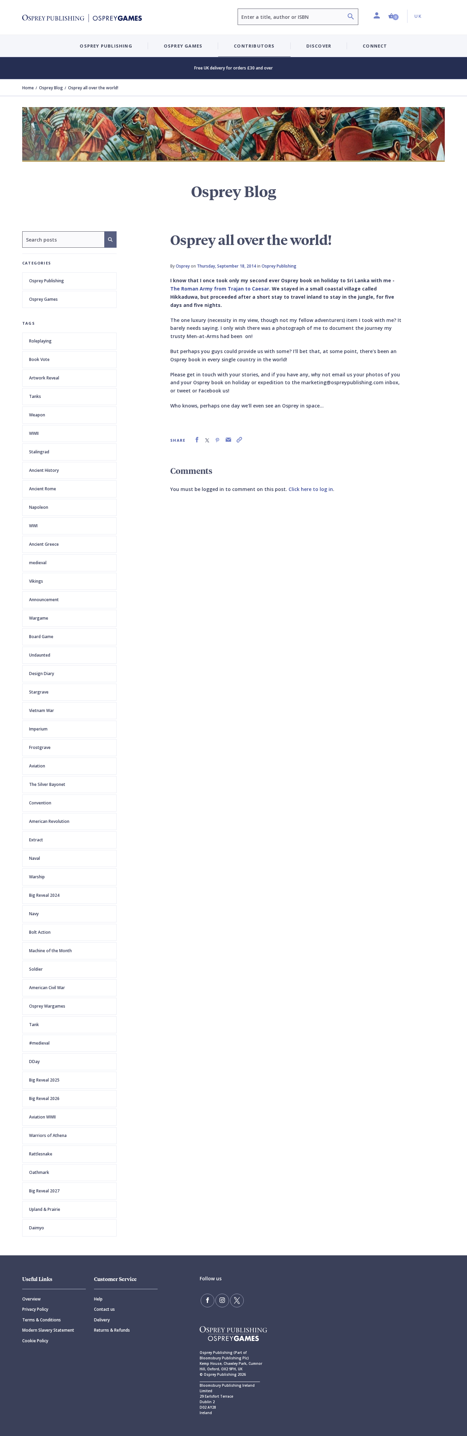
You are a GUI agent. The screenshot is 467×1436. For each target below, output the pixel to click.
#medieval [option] (39, 1043)
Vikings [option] (36, 581)
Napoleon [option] (38, 507)
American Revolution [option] (49, 821)
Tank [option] (34, 1024)
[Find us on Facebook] (207, 1300)
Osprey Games (43, 299)
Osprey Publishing (46, 281)
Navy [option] (34, 914)
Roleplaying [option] (40, 341)
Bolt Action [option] (40, 932)
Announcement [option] (44, 600)
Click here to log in (311, 489)
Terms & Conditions (41, 1320)
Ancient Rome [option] (42, 489)
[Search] (351, 17)
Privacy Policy (35, 1309)
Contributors (254, 46)
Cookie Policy (35, 1341)
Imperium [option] (38, 729)
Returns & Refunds (112, 1330)
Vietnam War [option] (41, 710)
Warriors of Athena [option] (48, 1135)
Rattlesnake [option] (40, 1154)
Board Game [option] (41, 636)
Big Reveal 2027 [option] (44, 1191)
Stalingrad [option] (39, 452)
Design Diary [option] (41, 673)
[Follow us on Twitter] (237, 1300)
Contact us (104, 1309)
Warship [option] (37, 877)
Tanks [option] (35, 396)
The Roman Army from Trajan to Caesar (219, 288)
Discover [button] (319, 46)
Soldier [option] (36, 969)
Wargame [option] (38, 618)
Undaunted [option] (39, 655)
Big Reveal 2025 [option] (44, 1080)
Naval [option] (34, 858)
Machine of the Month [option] (50, 951)
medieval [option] (37, 563)
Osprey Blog (51, 88)
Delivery (102, 1320)
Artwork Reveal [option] (44, 378)
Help (98, 1299)
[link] (197, 439)
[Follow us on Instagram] (222, 1300)
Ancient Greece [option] (44, 544)
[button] (393, 16)
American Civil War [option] (47, 988)
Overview (31, 1299)
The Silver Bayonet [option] (47, 784)
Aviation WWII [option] (42, 1117)
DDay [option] (34, 1061)
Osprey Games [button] (183, 46)
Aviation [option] (37, 766)
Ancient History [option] (44, 470)
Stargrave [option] (39, 692)
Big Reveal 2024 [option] (44, 895)
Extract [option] (36, 840)
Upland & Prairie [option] (44, 1209)
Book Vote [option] (39, 359)
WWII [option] (34, 433)
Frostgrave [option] (40, 747)
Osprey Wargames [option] (47, 1006)
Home (28, 88)
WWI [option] (33, 526)
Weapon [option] (37, 415)
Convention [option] (40, 803)
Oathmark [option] (39, 1172)
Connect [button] (375, 46)
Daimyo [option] (36, 1228)
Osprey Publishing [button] (106, 46)
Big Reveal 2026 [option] (44, 1098)
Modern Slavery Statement (48, 1330)
